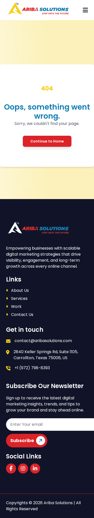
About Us (19, 290)
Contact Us (21, 314)
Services (19, 298)
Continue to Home (47, 141)
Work (16, 306)
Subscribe (22, 440)
